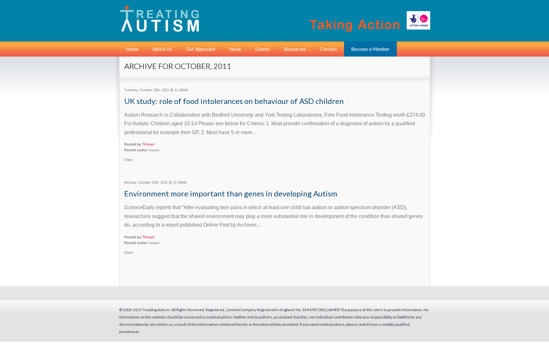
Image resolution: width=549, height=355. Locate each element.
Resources (295, 49)
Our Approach (200, 49)
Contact (328, 49)
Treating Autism (156, 309)
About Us (162, 49)
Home (132, 49)
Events (262, 49)
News (235, 49)
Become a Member (370, 49)
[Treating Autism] (275, 29)
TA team (148, 144)
